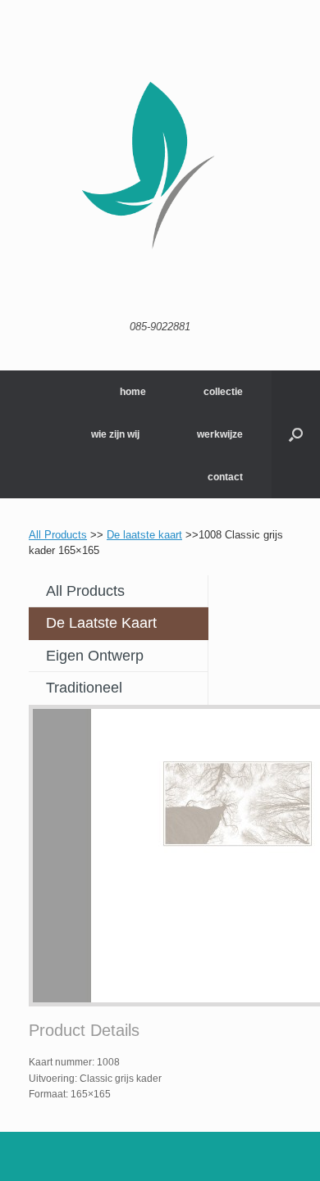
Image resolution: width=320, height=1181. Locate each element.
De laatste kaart (144, 535)
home (133, 391)
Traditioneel (84, 687)
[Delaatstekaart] (160, 166)
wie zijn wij (115, 434)
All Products (58, 535)
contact (225, 477)
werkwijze (220, 434)
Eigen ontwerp (95, 655)
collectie (223, 391)
